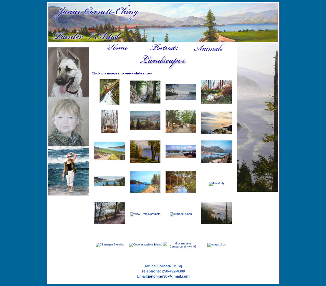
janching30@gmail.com (168, 276)
